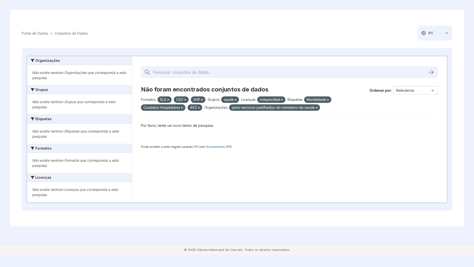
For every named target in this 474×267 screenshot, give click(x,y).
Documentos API (218, 147)
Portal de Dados (35, 33)
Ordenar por (380, 90)
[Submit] (431, 72)
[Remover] (168, 100)
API (196, 147)
